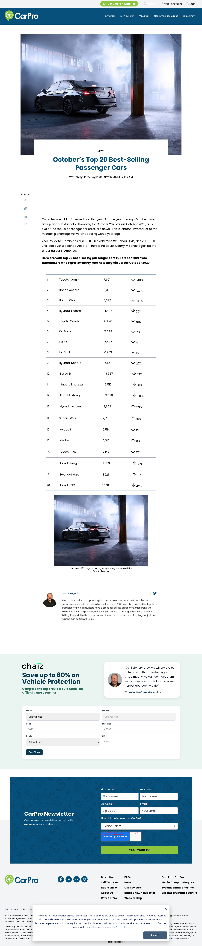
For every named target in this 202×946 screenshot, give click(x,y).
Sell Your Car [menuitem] (127, 16)
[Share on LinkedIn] (25, 216)
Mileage (106, 724)
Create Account (173, 4)
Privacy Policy (123, 927)
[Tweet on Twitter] (25, 208)
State (29, 736)
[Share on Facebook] (25, 200)
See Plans (34, 752)
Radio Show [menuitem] (189, 16)
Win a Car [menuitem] (144, 16)
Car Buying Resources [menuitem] (166, 16)
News (101, 151)
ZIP (103, 736)
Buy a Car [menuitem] (110, 16)
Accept (155, 935)
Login (192, 4)
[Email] (25, 224)
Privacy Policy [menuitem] (30, 909)
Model (105, 711)
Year (28, 724)
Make (29, 711)
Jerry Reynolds (92, 177)
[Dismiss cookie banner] (166, 910)
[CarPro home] (33, 16)
